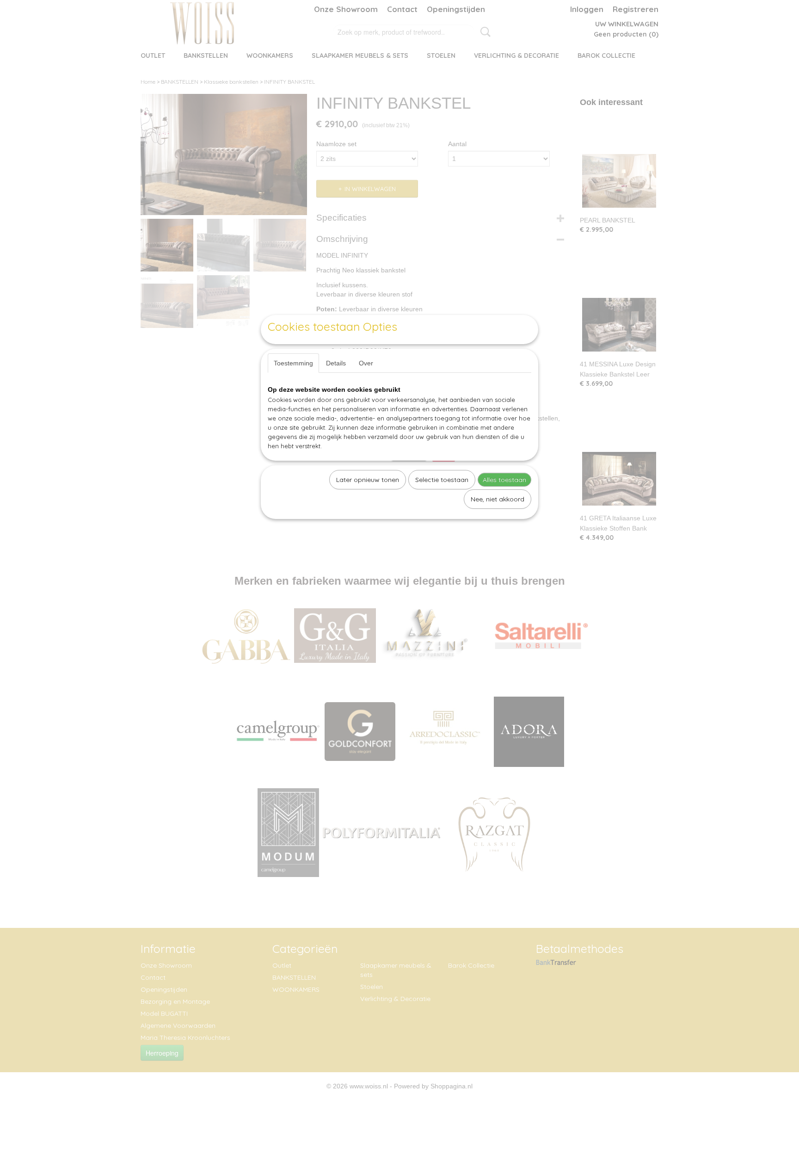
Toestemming (293, 363)
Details (336, 363)
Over (366, 363)
